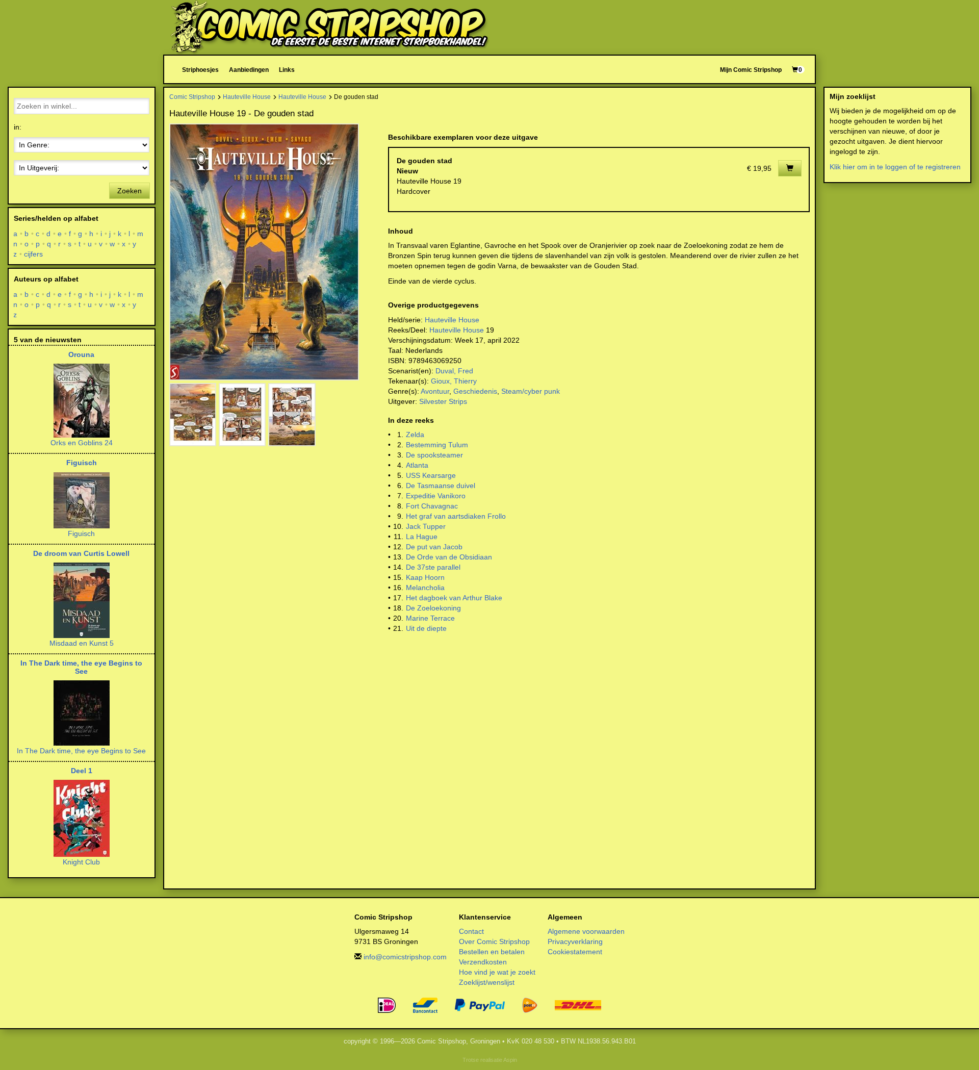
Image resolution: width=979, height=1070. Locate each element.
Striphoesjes (200, 69)
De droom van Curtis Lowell (81, 553)
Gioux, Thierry (454, 381)
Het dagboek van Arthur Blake (454, 598)
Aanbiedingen (249, 69)
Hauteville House (247, 96)
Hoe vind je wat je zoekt (497, 972)
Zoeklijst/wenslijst (486, 982)
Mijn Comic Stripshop (751, 69)
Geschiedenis (475, 391)
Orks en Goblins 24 (81, 443)
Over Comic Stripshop (494, 941)
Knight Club (81, 862)
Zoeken (129, 191)
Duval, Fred (454, 371)
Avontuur (435, 391)
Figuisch (81, 462)
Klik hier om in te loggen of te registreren (895, 167)
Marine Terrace (430, 618)
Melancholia (425, 587)
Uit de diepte (426, 628)
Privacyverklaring (575, 941)
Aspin (510, 1060)
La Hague (421, 536)
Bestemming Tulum (437, 445)
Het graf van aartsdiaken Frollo (456, 516)
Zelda (415, 434)
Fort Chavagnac (432, 506)
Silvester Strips (443, 401)
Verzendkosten (483, 962)
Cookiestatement (575, 952)
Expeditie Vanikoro (436, 496)
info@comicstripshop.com (405, 957)
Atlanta (417, 465)
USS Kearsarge (431, 475)
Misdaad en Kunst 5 (81, 643)
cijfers (33, 254)
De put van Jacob (434, 547)
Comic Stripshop (192, 96)
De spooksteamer (434, 455)
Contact (471, 931)
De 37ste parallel (433, 567)
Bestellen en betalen (492, 952)
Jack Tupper (426, 526)
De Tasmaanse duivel (440, 485)
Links (287, 69)
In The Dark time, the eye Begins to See (81, 667)
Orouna (81, 354)
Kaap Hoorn (425, 577)
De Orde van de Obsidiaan (449, 557)
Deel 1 (81, 771)
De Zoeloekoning (433, 608)
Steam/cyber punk (530, 391)
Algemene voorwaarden (586, 931)
